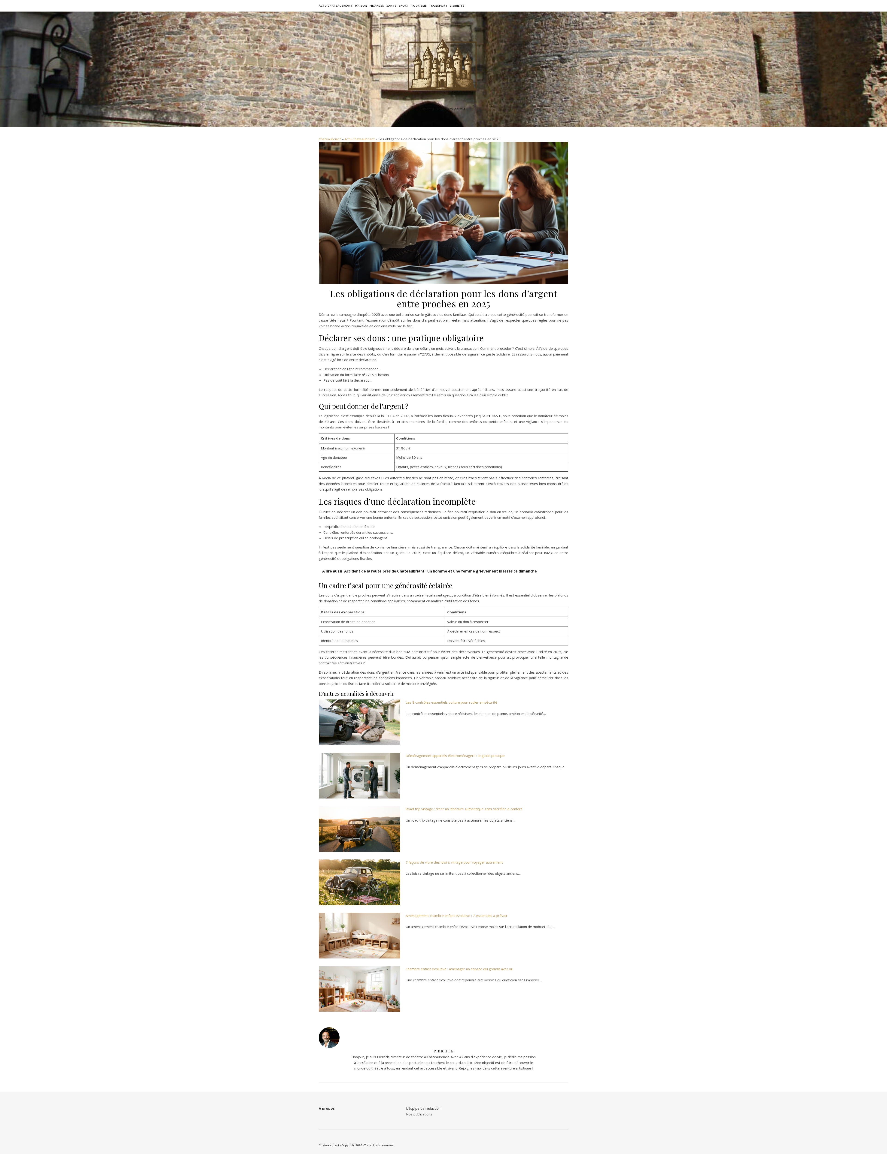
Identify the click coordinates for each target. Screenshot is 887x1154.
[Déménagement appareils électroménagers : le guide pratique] (359, 775)
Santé (391, 6)
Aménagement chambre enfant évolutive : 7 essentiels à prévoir (456, 915)
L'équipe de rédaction (423, 1108)
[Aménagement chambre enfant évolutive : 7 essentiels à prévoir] (359, 935)
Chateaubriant (330, 139)
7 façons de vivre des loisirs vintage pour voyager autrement (454, 862)
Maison (361, 6)
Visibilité (457, 6)
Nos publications (419, 1114)
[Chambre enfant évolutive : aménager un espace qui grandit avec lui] (359, 989)
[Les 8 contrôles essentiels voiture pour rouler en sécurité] (359, 722)
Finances (377, 6)
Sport (404, 6)
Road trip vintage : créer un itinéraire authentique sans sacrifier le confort (464, 809)
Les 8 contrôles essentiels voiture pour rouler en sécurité (451, 702)
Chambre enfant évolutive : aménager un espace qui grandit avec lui (459, 969)
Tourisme (419, 6)
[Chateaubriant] (443, 65)
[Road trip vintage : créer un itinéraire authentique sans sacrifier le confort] (359, 829)
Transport (438, 6)
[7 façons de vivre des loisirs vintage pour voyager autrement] (359, 882)
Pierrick (443, 1051)
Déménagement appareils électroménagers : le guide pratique (455, 755)
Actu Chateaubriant (336, 6)
